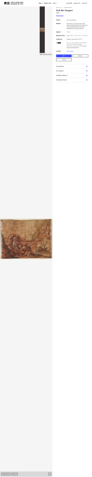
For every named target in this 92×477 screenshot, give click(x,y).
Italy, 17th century (71, 20)
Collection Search (68, 7)
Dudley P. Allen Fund (72, 39)
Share (63, 55)
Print (63, 59)
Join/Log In (76, 3)
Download (79, 55)
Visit (40, 3)
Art (54, 3)
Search (83, 3)
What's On (47, 3)
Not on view (70, 51)
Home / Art (58, 7)
